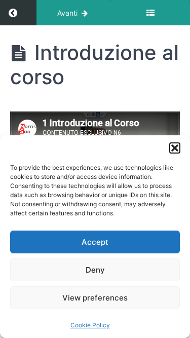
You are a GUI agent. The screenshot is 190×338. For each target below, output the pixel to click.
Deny (95, 270)
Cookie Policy (90, 325)
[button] (175, 148)
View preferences (95, 298)
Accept (95, 242)
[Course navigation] (150, 12)
